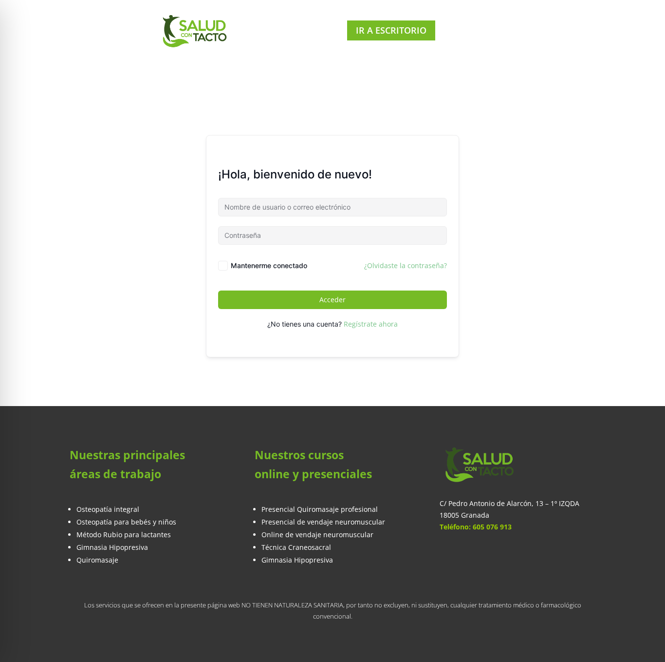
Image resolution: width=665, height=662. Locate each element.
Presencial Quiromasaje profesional (319, 509)
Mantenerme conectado (269, 265)
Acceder (332, 299)
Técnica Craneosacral (296, 547)
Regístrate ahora (371, 324)
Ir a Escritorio (391, 30)
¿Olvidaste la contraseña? (405, 265)
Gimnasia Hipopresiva (297, 560)
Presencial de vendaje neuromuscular (323, 521)
